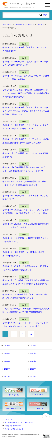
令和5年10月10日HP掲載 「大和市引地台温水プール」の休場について (24, 254)
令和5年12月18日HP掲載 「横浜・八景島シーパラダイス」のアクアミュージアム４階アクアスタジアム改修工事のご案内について (25, 110)
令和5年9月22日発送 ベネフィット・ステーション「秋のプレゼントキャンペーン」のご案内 (25, 324)
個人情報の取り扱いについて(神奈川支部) (19, 422)
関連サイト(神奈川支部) (13, 426)
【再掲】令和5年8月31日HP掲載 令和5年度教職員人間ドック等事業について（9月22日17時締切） (26, 310)
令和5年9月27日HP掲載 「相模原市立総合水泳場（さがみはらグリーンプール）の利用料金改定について (25, 282)
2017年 (7, 377)
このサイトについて (12, 419)
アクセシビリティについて (14, 429)
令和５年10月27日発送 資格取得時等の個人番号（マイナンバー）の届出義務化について (24, 183)
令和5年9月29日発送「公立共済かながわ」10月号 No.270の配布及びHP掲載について (25, 268)
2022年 (7, 361)
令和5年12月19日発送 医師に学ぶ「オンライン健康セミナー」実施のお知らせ (25, 77)
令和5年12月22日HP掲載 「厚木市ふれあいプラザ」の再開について (25, 49)
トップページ (7, 24)
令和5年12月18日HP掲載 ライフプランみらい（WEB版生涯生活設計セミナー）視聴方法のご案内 (25, 141)
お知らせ (41, 24)
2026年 (7, 346)
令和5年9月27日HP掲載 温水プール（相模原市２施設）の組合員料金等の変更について (24, 296)
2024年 (7, 353)
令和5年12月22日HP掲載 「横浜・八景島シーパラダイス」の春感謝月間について (25, 63)
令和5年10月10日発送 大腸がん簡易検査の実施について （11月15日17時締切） (25, 225)
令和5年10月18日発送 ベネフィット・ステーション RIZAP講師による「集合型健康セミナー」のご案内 (25, 211)
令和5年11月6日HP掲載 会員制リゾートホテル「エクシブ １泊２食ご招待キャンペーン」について (25, 169)
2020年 (7, 369)
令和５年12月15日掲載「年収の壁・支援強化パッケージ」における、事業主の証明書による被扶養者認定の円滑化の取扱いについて (25, 93)
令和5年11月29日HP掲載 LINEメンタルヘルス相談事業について (25, 155)
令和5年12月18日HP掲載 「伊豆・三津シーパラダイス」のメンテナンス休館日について (25, 127)
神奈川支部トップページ (25, 24)
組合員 (24, 44)
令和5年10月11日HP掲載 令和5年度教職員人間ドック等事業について (25, 240)
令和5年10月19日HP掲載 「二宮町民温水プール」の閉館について (25, 197)
